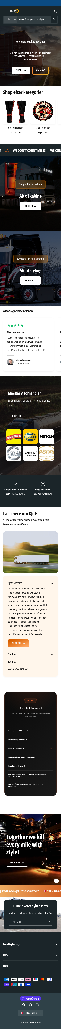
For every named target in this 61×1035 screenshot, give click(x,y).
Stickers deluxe (42, 127)
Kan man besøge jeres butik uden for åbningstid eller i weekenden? (30, 775)
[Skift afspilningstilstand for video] (56, 881)
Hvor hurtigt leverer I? (30, 766)
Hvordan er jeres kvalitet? (30, 739)
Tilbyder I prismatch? (30, 748)
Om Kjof (40, 70)
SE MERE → (30, 206)
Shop (19, 70)
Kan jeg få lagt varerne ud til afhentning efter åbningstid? (30, 785)
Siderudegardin (15, 127)
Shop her (16, 416)
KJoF (26, 1022)
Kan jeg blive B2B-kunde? (30, 731)
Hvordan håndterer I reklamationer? (30, 757)
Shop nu (16, 643)
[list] (30, 345)
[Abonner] (48, 921)
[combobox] (38, 20)
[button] (5, 11)
